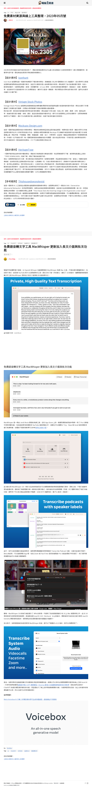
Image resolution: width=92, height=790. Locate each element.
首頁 (5, 8)
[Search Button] (87, 2)
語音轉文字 (34, 243)
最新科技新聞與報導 (13, 8)
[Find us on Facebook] (85, 783)
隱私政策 (56, 783)
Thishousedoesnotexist (31, 181)
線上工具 (17, 12)
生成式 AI (26, 243)
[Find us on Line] (87, 783)
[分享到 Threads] (82, 25)
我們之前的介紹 (40, 427)
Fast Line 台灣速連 (8, 785)
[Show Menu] (4, 2)
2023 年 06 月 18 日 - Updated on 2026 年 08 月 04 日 (29, 20)
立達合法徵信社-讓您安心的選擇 (14, 215)
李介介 (11, 20)
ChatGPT (13, 243)
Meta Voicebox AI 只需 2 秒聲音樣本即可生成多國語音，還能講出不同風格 (30, 699)
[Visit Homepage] (46, 2)
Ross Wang (12, 259)
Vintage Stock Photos (30, 101)
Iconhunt (23, 77)
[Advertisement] (46, 222)
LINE (87, 25)
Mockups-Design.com (30, 125)
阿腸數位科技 (16, 785)
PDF (12, 12)
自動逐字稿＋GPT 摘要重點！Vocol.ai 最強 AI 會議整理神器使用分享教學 (43, 685)
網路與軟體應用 (36, 8)
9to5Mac (9, 748)
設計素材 (24, 12)
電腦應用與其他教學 (25, 8)
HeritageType (25, 149)
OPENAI (20, 243)
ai (8, 12)
